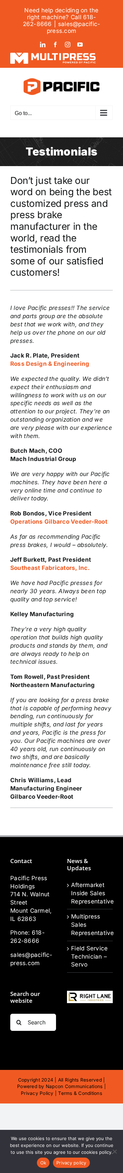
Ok (43, 1162)
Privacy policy (71, 1162)
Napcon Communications (74, 1086)
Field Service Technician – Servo (89, 956)
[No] (114, 1151)
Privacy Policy (37, 1093)
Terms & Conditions (80, 1093)
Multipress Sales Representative (90, 924)
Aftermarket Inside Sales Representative (90, 893)
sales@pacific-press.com (73, 27)
